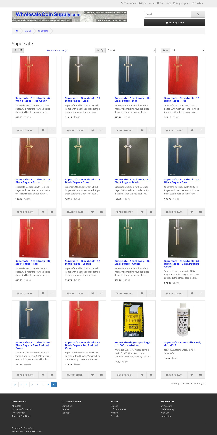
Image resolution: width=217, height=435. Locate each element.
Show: (165, 50)
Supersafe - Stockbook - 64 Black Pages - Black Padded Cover (181, 263)
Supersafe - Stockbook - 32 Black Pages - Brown (82, 262)
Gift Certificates (118, 409)
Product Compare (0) (57, 50)
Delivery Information (22, 409)
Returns (65, 409)
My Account (166, 406)
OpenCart (28, 428)
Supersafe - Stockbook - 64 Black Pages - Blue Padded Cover (32, 345)
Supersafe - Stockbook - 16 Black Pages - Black (82, 99)
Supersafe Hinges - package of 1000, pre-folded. (132, 344)
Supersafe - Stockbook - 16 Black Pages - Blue (132, 99)
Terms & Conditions (21, 416)
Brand (28, 30)
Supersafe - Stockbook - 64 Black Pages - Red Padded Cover (82, 345)
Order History (167, 409)
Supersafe (43, 30)
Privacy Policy (18, 412)
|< (15, 384)
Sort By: (100, 50)
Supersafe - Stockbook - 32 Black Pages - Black (132, 181)
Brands (114, 406)
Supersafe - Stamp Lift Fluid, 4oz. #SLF (182, 344)
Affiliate (114, 412)
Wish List (165, 412)
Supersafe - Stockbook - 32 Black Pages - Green (132, 262)
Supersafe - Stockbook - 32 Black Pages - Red (32, 262)
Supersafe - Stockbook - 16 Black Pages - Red (181, 99)
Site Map (66, 412)
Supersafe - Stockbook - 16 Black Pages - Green (82, 181)
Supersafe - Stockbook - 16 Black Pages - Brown (32, 181)
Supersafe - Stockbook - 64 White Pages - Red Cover (32, 99)
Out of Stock (75, 375)
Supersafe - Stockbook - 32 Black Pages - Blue (181, 181)
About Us (16, 406)
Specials (115, 416)
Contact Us (67, 406)
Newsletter (166, 416)
